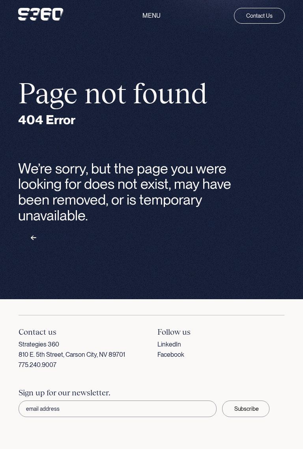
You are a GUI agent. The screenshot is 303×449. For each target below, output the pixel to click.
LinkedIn (169, 344)
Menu (151, 16)
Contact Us (259, 16)
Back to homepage (59, 238)
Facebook (170, 354)
